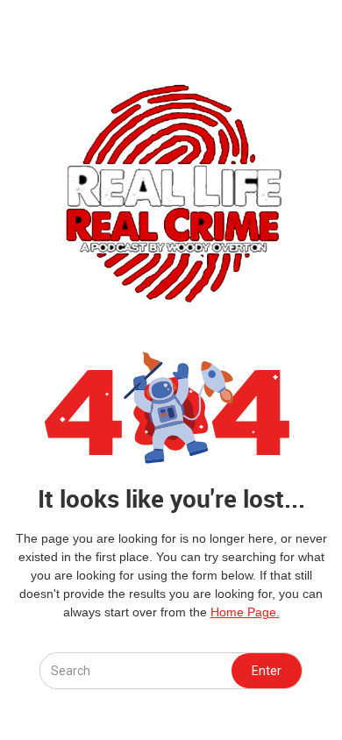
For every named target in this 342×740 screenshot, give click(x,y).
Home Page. (245, 612)
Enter (266, 671)
